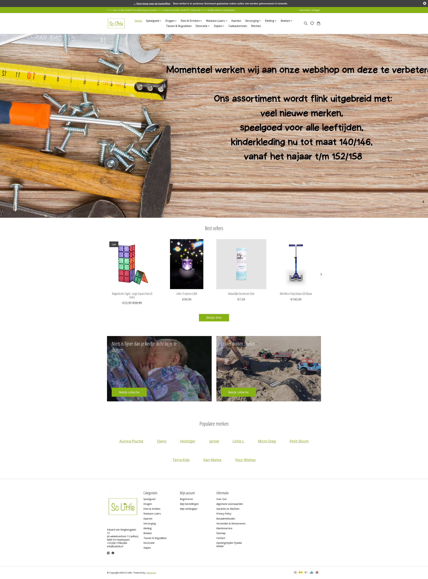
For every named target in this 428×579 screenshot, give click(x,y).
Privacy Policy (223, 513)
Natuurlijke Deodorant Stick (241, 294)
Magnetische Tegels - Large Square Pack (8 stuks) (132, 295)
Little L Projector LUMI (186, 294)
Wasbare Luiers (152, 513)
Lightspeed (150, 572)
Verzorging (149, 523)
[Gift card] (317, 572)
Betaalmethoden (225, 518)
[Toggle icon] (305, 23)
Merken (256, 26)
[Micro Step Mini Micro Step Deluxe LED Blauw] (296, 264)
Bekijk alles (214, 317)
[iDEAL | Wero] (301, 572)
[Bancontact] (306, 572)
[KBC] (311, 572)
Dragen (147, 503)
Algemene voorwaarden (229, 503)
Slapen (147, 547)
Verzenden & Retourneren (230, 523)
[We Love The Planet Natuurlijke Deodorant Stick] (241, 264)
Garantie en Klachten (227, 508)
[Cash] (295, 572)
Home (138, 21)
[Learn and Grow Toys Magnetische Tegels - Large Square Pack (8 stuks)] (132, 264)
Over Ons (221, 499)
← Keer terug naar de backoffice (152, 3)
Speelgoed (149, 499)
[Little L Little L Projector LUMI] (187, 264)
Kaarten (236, 21)
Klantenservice (224, 528)
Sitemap (221, 533)
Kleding (147, 528)
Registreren (186, 499)
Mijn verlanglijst (188, 508)
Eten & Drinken (151, 508)
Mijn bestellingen (189, 503)
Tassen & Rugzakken (179, 26)
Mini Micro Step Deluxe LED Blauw (296, 294)
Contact (220, 538)
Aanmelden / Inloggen (309, 10)
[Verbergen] (424, 3)
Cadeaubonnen (238, 26)
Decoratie (148, 542)
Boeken (147, 533)
